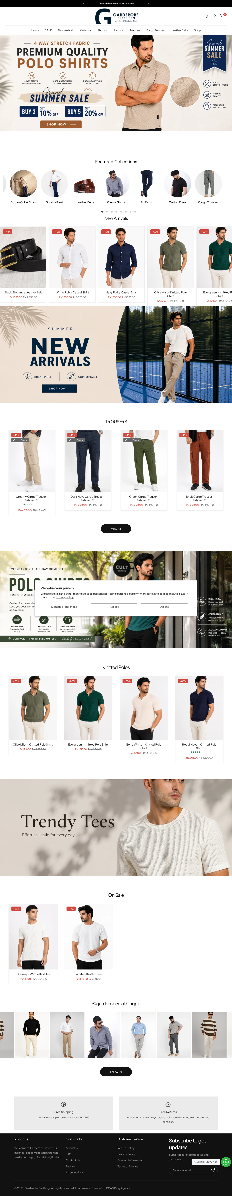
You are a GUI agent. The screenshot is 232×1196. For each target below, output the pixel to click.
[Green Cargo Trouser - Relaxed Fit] (144, 461)
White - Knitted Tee (88, 974)
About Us (72, 1148)
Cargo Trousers (208, 202)
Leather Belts (85, 202)
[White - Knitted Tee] (88, 936)
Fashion (71, 1166)
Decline (164, 606)
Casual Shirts (116, 202)
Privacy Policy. (65, 597)
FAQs (69, 1154)
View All (116, 528)
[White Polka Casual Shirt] (72, 257)
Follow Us (116, 1072)
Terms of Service (127, 1166)
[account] (215, 16)
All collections (75, 1172)
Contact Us (73, 1160)
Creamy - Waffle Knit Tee (33, 974)
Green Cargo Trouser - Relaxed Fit (144, 498)
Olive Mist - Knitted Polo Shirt (170, 294)
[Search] (207, 16)
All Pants (147, 202)
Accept (114, 606)
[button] (83, 3)
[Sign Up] (213, 1170)
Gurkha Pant (54, 202)
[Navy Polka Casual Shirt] (121, 257)
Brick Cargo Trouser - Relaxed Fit (200, 498)
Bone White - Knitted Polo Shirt (143, 746)
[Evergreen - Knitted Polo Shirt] (88, 708)
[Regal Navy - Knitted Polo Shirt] (199, 708)
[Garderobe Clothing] (116, 16)
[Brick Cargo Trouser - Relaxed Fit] (200, 461)
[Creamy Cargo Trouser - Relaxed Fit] (32, 461)
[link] (34, 1035)
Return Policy (125, 1148)
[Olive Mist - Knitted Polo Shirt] (171, 257)
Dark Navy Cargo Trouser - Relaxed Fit (88, 498)
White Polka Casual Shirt (72, 292)
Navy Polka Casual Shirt (121, 292)
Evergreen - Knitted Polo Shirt (88, 744)
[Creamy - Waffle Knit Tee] (33, 936)
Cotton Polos (177, 202)
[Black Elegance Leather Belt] (23, 257)
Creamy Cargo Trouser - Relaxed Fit (32, 498)
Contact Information (130, 1160)
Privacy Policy (126, 1154)
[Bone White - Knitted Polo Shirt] (144, 708)
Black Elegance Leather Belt (23, 292)
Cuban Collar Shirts (24, 202)
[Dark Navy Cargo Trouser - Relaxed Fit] (88, 461)
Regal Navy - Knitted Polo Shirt (199, 746)
